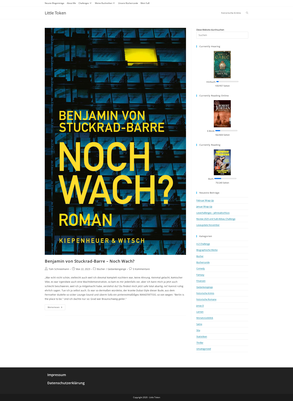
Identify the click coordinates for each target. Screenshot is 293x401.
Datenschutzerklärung (66, 383)
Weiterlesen (56, 306)
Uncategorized (203, 348)
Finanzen (201, 280)
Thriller (199, 342)
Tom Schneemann (59, 269)
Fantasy (200, 274)
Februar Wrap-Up (205, 200)
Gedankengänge (117, 269)
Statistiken (201, 336)
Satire (199, 324)
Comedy (200, 268)
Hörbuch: (211, 81)
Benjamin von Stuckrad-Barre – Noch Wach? (90, 261)
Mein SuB (145, 3)
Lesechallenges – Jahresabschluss (213, 212)
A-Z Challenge (203, 243)
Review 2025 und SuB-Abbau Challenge (215, 218)
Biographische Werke (207, 249)
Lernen (199, 311)
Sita (198, 330)
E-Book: (211, 130)
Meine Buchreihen (103, 3)
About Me (71, 3)
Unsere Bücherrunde (128, 3)
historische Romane (206, 299)
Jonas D (200, 305)
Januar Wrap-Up (204, 206)
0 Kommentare (141, 269)
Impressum (56, 374)
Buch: (211, 178)
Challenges (84, 3)
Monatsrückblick (204, 317)
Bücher (101, 269)
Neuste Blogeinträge (54, 3)
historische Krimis (205, 293)
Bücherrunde (203, 262)
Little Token (55, 13)
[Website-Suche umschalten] (247, 13)
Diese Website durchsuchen (210, 29)
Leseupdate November (208, 224)
